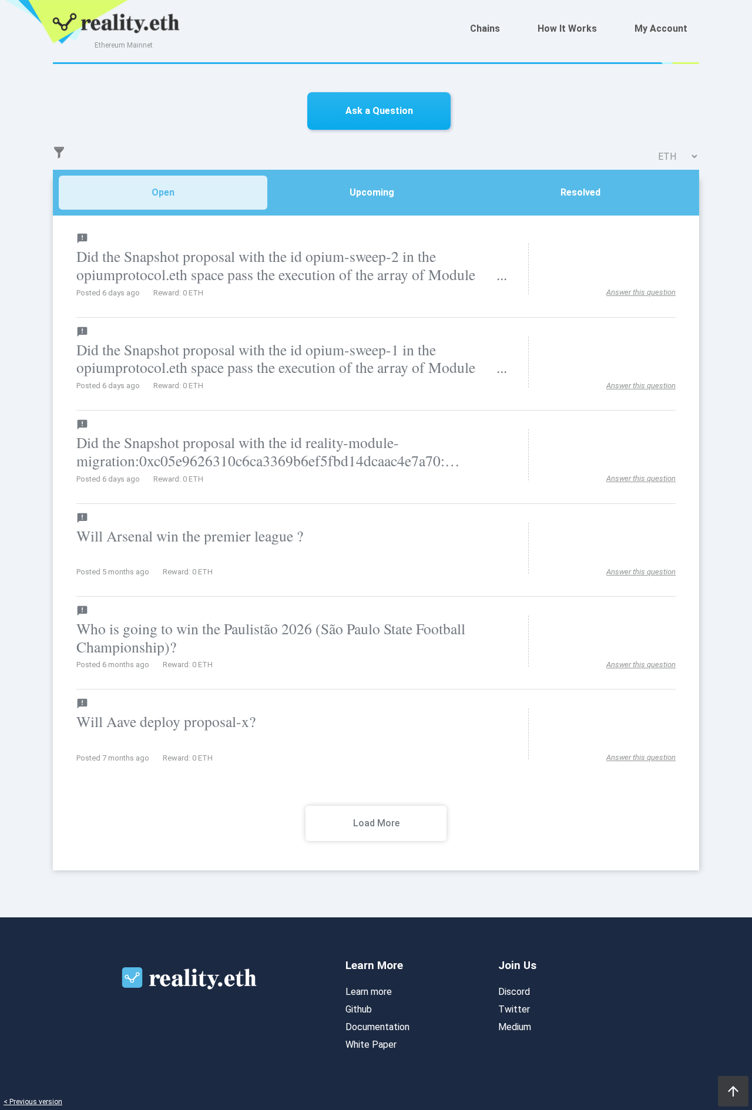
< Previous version (33, 1102)
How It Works (567, 28)
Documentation (377, 1026)
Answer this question (641, 292)
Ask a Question (379, 110)
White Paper (371, 1044)
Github (358, 1009)
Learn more (368, 991)
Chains (485, 28)
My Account (660, 28)
